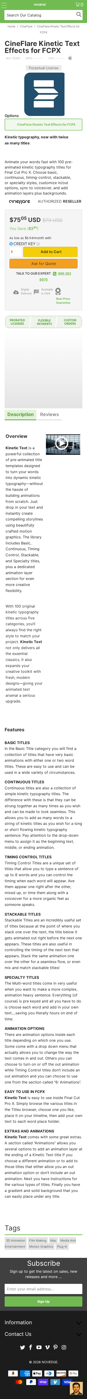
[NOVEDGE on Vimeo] (47, 1347)
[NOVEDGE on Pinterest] (55, 1347)
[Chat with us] (76, 1388)
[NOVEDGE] (40, 4)
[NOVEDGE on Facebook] (30, 1347)
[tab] (20, 415)
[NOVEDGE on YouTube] (39, 1347)
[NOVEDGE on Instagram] (64, 1347)
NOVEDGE (49, 1362)
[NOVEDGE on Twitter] (22, 1347)
